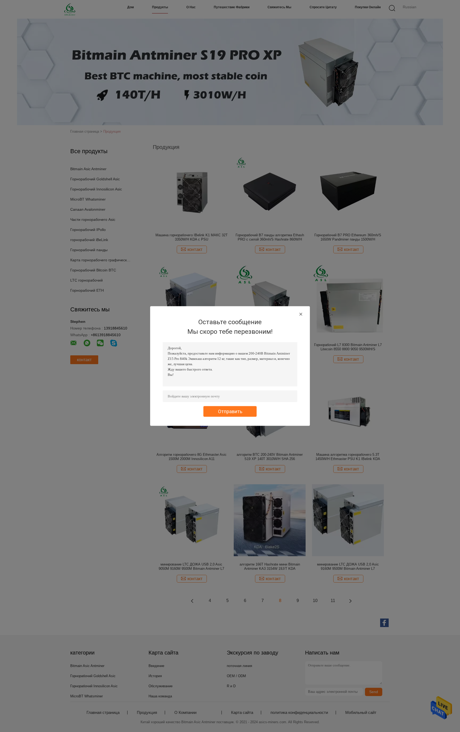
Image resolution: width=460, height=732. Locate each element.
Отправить (230, 411)
